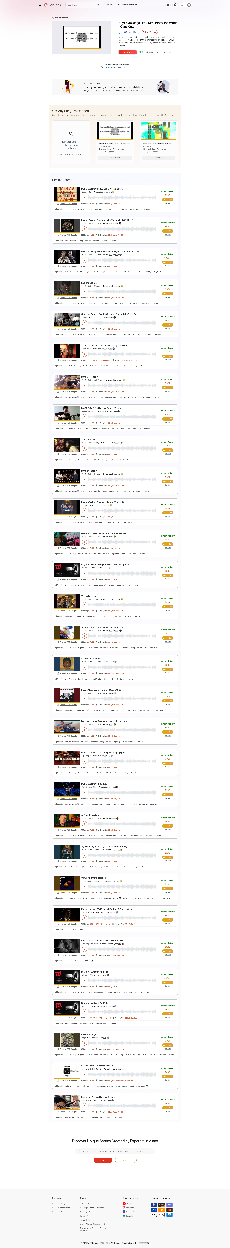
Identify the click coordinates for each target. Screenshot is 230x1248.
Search (103, 1160)
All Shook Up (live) (90, 815)
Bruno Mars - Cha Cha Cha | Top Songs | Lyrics (103, 752)
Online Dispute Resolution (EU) (92, 1224)
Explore (125, 1160)
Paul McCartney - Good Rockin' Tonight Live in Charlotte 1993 (111, 251)
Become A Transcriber (61, 1212)
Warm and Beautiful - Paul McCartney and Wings (104, 345)
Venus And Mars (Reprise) (94, 877)
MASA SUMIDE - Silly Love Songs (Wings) (101, 408)
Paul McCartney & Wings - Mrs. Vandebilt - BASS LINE (107, 220)
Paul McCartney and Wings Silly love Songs (102, 189)
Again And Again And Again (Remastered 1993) (104, 846)
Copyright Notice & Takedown (92, 1207)
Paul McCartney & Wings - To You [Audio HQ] (103, 502)
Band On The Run (89, 376)
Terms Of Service (87, 1220)
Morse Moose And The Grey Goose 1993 (101, 690)
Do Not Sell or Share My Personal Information (93, 1229)
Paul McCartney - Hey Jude (94, 783)
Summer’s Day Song (91, 658)
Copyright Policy (86, 1212)
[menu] (40, 4)
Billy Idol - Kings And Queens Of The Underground (105, 564)
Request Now (127, 52)
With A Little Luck (89, 596)
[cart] (175, 4)
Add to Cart (167, 199)
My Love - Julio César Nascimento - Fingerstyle (104, 721)
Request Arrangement (61, 1203)
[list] (182, 4)
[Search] (98, 5)
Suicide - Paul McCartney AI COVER (98, 1065)
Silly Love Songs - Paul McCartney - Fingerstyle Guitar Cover (110, 314)
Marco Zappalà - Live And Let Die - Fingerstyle (103, 533)
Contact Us (84, 1203)
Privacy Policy (85, 1216)
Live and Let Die (89, 282)
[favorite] (168, 4)
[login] (189, 5)
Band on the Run (89, 470)
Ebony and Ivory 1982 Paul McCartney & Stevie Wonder (108, 909)
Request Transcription (61, 1207)
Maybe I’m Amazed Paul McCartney (98, 1097)
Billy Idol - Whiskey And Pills (94, 971)
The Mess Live (88, 439)
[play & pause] (84, 197)
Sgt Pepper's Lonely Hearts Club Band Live (102, 627)
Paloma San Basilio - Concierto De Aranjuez (102, 940)
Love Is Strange (88, 1034)
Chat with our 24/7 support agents (116, 67)
